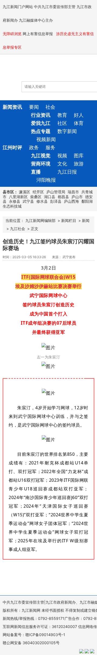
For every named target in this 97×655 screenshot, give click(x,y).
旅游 (79, 164)
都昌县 (63, 196)
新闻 (85, 220)
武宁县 (28, 201)
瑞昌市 (73, 191)
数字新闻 (67, 131)
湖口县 (49, 196)
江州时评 (12, 147)
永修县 (14, 201)
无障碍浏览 (12, 33)
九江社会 (17, 228)
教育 (62, 115)
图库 (79, 155)
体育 (79, 123)
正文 (34, 228)
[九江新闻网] (34, 70)
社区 (62, 123)
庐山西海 (71, 201)
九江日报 (67, 172)
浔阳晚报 (46, 180)
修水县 (42, 201)
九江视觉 (40, 155)
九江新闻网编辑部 (40, 220)
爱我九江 (40, 123)
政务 (34, 147)
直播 (36, 172)
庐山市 (77, 196)
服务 (50, 147)
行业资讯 (40, 115)
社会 (50, 107)
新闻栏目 (68, 220)
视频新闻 (46, 139)
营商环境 (40, 164)
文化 (62, 164)
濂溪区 (24, 191)
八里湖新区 (18, 196)
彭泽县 (55, 201)
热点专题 (40, 131)
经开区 (38, 191)
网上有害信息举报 (38, 33)
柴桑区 (35, 196)
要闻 (34, 107)
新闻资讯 (12, 107)
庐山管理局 (55, 191)
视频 (62, 155)
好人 (79, 115)
